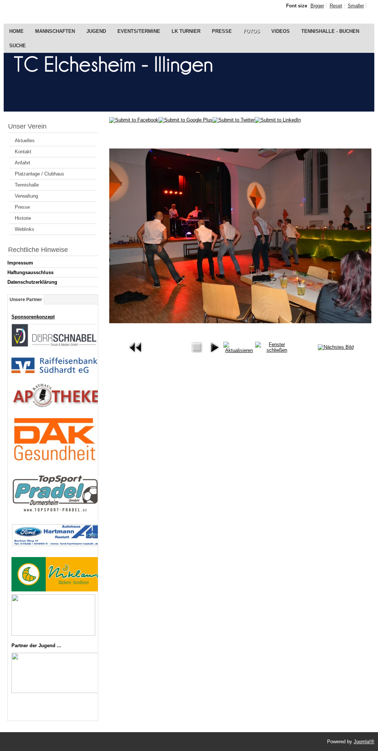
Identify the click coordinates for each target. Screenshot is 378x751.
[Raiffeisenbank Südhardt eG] (54, 371)
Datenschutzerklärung (32, 282)
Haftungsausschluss (30, 272)
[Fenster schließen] (274, 350)
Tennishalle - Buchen (330, 31)
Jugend (96, 31)
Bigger (317, 5)
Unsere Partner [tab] (26, 299)
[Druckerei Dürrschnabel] (53, 345)
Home (16, 31)
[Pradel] (55, 511)
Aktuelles (25, 140)
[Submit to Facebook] (133, 120)
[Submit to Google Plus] (185, 120)
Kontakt (23, 151)
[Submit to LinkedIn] (278, 120)
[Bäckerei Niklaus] (56, 590)
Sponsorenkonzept (33, 317)
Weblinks (24, 229)
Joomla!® (364, 741)
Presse (222, 31)
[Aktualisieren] (239, 350)
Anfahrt (22, 162)
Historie (23, 218)
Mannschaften (55, 31)
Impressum (20, 263)
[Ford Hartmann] (56, 544)
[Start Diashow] (214, 354)
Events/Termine (138, 31)
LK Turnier (186, 31)
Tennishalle (27, 185)
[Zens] (53, 634)
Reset (336, 5)
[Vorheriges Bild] (136, 354)
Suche (17, 45)
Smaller (356, 5)
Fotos (251, 31)
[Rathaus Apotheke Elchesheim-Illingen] (56, 405)
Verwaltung (26, 196)
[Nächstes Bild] (336, 347)
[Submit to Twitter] (234, 120)
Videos (280, 31)
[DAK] (54, 461)
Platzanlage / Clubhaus (39, 174)
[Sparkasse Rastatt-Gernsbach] (56, 691)
